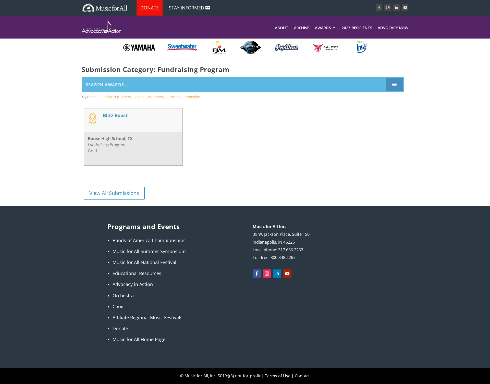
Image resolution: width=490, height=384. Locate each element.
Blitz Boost (115, 116)
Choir (118, 306)
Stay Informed (186, 8)
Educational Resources (137, 273)
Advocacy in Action (133, 284)
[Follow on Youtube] (405, 7)
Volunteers (155, 96)
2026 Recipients (356, 27)
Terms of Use (277, 376)
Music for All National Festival (144, 262)
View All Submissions (114, 193)
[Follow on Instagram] (387, 7)
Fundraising (110, 96)
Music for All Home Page (139, 339)
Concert (173, 96)
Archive (301, 27)
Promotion (191, 96)
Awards (323, 27)
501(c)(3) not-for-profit (239, 376)
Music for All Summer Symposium (149, 251)
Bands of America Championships (149, 240)
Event (126, 96)
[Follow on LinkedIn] (396, 7)
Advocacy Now (393, 27)
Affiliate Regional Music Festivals (147, 317)
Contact (302, 376)
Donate (149, 8)
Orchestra (123, 295)
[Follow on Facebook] (379, 7)
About (281, 27)
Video (138, 96)
